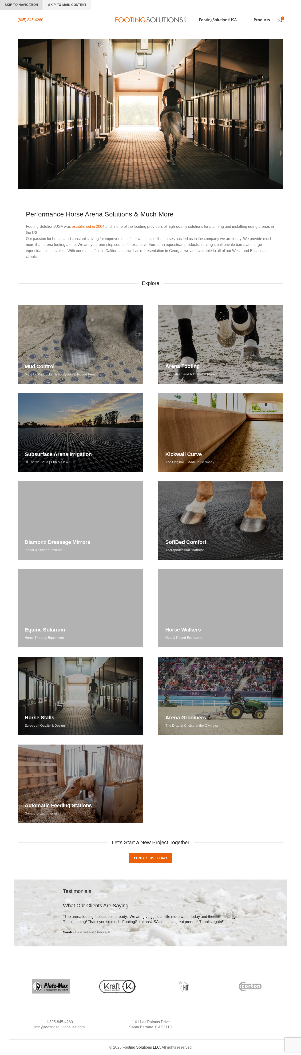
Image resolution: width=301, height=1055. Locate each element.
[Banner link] (80, 344)
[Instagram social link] (241, 1021)
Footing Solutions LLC (141, 1047)
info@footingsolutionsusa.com (59, 1027)
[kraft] (117, 986)
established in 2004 (88, 226)
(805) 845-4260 (30, 20)
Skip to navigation (21, 5)
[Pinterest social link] (246, 1021)
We (132, 917)
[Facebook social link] (236, 1021)
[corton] (250, 986)
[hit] (183, 986)
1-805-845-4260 (59, 1022)
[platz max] (51, 986)
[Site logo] (150, 20)
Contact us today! (150, 858)
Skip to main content (67, 5)
